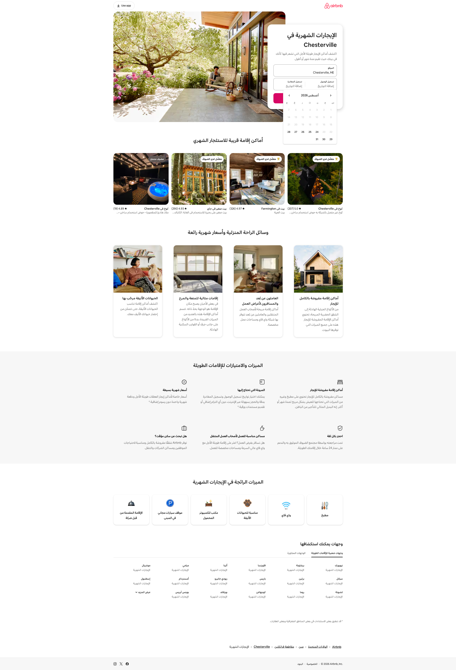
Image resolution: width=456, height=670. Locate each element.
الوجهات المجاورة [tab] (296, 553)
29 (331, 139)
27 (295, 131)
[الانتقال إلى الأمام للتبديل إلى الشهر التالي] (289, 95)
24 (317, 131)
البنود (300, 664)
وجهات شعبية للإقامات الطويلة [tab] (327, 553)
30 (323, 139)
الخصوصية (312, 664)
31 (317, 139)
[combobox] (305, 73)
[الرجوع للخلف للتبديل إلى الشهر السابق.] (331, 95)
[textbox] (321, 86)
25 (310, 131)
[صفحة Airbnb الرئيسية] (333, 5)
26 (302, 131)
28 (288, 131)
